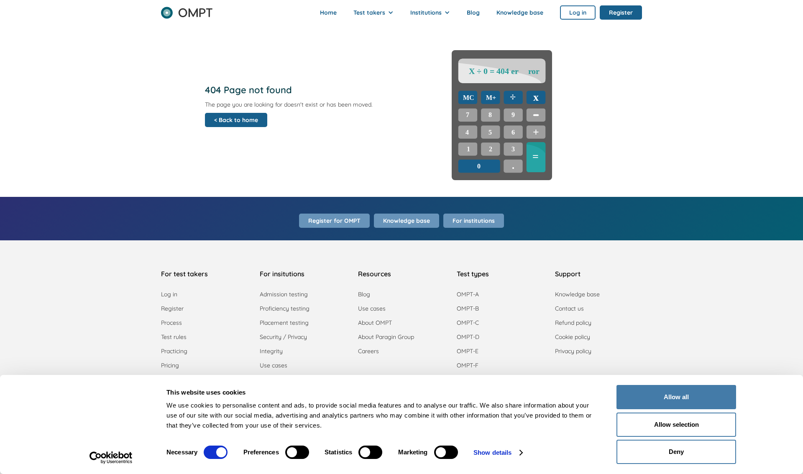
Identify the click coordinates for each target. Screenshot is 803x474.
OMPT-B (468, 308)
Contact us (569, 308)
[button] (373, 12)
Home (328, 12)
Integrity (271, 351)
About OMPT (375, 322)
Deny (676, 451)
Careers (368, 351)
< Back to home (236, 120)
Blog (473, 12)
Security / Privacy (283, 337)
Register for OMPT (334, 220)
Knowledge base (519, 12)
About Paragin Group (386, 337)
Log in (169, 294)
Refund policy (573, 322)
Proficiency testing (284, 308)
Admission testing (284, 294)
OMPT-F (467, 365)
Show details (492, 452)
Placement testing (284, 322)
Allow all (676, 396)
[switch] (297, 452)
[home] (186, 10)
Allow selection (676, 424)
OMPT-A (468, 294)
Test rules (174, 337)
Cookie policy (572, 337)
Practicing (174, 351)
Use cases (273, 365)
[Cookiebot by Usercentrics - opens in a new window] (111, 457)
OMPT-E (467, 351)
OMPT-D (468, 337)
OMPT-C (468, 322)
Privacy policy (573, 351)
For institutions (474, 220)
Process (171, 322)
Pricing (170, 365)
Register (172, 308)
